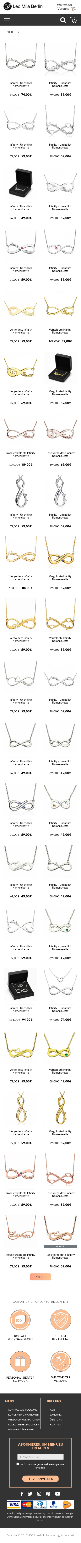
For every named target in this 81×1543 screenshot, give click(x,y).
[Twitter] (30, 1494)
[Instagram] (39, 1494)
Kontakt (55, 1424)
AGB (52, 1409)
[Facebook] (22, 1494)
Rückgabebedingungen (23, 1424)
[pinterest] (48, 1494)
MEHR (40, 1277)
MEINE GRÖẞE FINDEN (21, 1429)
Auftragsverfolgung (23, 1409)
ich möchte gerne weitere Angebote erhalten (44, 1466)
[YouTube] (57, 1494)
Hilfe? (9, 1401)
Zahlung (56, 1414)
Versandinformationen (24, 1419)
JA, (42, 1466)
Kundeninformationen (23, 1414)
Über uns (54, 1401)
